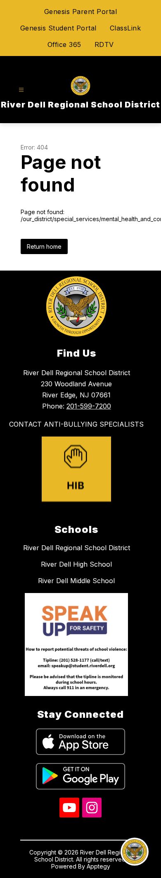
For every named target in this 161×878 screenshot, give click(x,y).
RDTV (104, 44)
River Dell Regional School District (76, 548)
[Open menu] (21, 90)
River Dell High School (76, 564)
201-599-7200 (88, 406)
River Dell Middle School (76, 581)
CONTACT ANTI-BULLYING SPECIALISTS (76, 424)
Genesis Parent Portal (80, 11)
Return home (44, 246)
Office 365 (64, 44)
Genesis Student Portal (58, 28)
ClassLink (125, 28)
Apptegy (98, 866)
